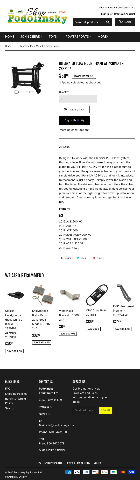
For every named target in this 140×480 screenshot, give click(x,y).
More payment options (74, 129)
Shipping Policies (16, 393)
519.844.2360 (58, 432)
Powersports (78, 36)
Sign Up (105, 410)
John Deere (30, 36)
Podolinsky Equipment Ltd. (28, 472)
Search (9, 408)
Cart (127, 21)
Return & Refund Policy (78, 462)
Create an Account (124, 13)
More (102, 36)
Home (9, 36)
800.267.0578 (56, 443)
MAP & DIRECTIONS (52, 450)
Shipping (64, 82)
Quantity (64, 91)
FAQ (7, 388)
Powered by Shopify (16, 476)
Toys (53, 36)
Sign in (105, 13)
